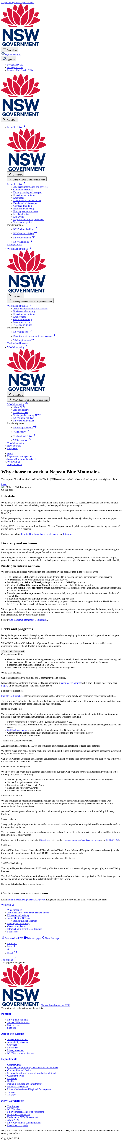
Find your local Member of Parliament (25, 1111)
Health (10, 1081)
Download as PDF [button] (12, 938)
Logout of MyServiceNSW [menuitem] (20, 70)
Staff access (12, 931)
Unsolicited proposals (17, 1125)
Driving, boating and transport (27, 192)
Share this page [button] (50, 938)
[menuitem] (15, 64)
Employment (19, 316)
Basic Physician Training (25, 920)
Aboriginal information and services (30, 187)
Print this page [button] (32, 938)
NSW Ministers (14, 1109)
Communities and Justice (19, 1070)
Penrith (24, 534)
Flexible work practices (12, 696)
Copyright (12, 1045)
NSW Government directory (20, 1053)
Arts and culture (21, 409)
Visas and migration (22, 222)
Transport (11, 1092)
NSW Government (12, 1100)
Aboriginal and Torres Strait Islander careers (28, 912)
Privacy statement (15, 1050)
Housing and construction (25, 211)
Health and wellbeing (23, 208)
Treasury (11, 1094)
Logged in (10, 59)
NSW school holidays (23, 420)
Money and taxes (21, 322)
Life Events (18, 216)
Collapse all (19, 651)
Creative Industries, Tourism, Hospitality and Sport (31, 1073)
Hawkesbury (52, 534)
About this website (12, 1033)
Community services (23, 189)
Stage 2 (4, 685)
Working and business (19, 306)
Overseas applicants (16, 926)
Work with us (7, 904)
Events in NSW (20, 412)
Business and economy (24, 311)
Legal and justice (21, 214)
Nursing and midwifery (18, 923)
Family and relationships (25, 203)
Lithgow (67, 534)
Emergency (18, 197)
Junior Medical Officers (18, 918)
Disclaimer (12, 1047)
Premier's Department (17, 1086)
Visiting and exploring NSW (27, 415)
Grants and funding (22, 206)
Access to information (17, 1039)
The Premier (13, 1106)
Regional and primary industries (28, 219)
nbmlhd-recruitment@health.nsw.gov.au (26, 899)
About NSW (19, 407)
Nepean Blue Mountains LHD (55, 1005)
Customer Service (15, 1075)
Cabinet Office (14, 1065)
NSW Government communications (24, 1122)
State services (13, 1025)
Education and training (24, 195)
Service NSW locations (18, 1022)
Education (12, 1078)
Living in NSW (16, 184)
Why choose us (14, 910)
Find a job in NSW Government (22, 1117)
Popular (6, 1013)
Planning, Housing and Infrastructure (24, 1084)
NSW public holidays (23, 418)
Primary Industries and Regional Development (29, 1089)
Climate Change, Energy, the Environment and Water (32, 1067)
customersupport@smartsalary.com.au (82, 840)
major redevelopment (70, 683)
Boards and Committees (18, 1114)
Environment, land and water (27, 200)
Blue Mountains (36, 534)
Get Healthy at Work (17, 730)
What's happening (17, 404)
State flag (11, 1028)
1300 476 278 (112, 840)
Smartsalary (46, 840)
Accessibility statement (18, 1042)
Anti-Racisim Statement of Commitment (28, 620)
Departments (9, 1059)
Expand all (7, 651)
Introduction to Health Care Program (24, 929)
